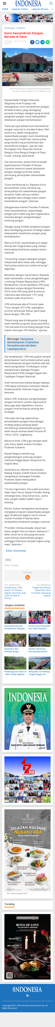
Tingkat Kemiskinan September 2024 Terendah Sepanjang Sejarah (41, 590)
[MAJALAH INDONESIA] (28, 3)
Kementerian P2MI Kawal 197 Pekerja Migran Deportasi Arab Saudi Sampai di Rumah (15, 592)
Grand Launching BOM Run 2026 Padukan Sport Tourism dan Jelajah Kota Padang (39, 627)
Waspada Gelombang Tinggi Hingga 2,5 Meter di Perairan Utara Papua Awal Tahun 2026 (39, 673)
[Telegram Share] (42, 42)
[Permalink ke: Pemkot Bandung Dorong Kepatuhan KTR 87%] (40, 640)
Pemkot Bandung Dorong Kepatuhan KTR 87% (38, 650)
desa (8, 559)
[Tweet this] (37, 42)
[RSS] (27, 577)
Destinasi (7, 43)
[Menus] (4, 3)
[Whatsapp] (47, 42)
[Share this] (32, 42)
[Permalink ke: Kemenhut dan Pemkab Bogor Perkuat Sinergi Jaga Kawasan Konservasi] (15, 640)
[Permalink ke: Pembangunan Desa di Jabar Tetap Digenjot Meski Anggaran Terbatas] (15, 662)
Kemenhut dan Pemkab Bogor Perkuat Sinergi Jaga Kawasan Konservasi (14, 650)
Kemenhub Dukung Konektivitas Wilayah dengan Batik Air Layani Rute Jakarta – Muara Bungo (15, 627)
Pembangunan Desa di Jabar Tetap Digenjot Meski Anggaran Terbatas (15, 673)
